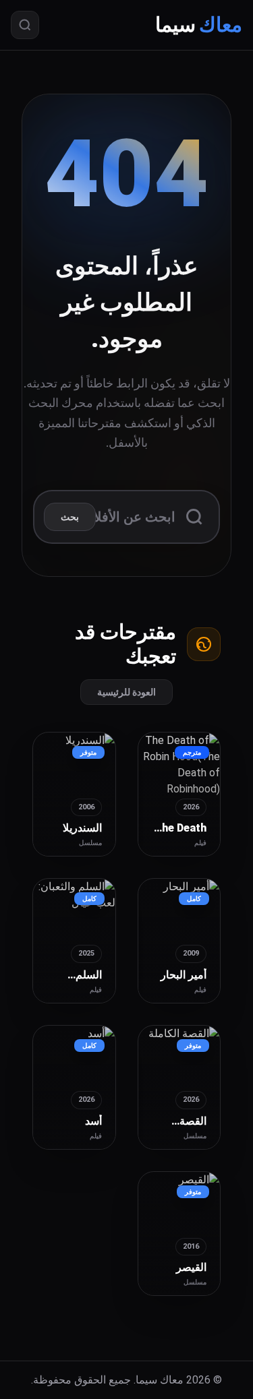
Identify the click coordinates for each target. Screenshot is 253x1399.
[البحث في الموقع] (25, 25)
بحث (70, 516)
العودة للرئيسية (126, 692)
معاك (199, 24)
